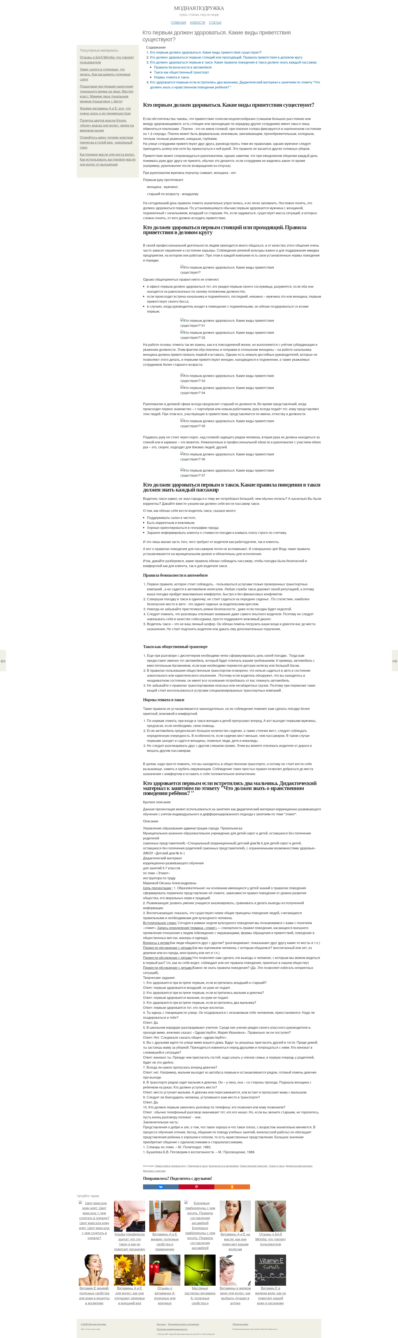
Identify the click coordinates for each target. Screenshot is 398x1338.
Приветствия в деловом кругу (170, 1165)
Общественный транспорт (254, 1165)
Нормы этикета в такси (171, 77)
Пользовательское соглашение (183, 1324)
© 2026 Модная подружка (93, 1324)
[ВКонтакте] (161, 1186)
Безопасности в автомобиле (224, 1165)
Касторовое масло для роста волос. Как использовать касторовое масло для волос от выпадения (108, 159)
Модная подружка (199, 7)
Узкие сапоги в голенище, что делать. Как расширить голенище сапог (105, 74)
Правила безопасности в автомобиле (183, 67)
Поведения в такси (197, 1165)
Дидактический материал (299, 1165)
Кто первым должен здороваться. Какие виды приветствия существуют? (206, 52)
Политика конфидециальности (172, 1329)
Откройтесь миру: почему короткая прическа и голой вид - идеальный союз (106, 142)
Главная (178, 22)
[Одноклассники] (232, 1186)
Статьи (215, 22)
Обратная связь (240, 1324)
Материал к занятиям (154, 1170)
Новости (197, 22)
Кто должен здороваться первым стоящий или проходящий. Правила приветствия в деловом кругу (226, 57)
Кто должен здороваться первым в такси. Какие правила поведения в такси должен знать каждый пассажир (233, 62)
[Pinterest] (196, 1186)
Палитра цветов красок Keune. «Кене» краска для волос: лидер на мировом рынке (107, 125)
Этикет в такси (276, 1165)
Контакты (161, 1324)
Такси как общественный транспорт (181, 72)
